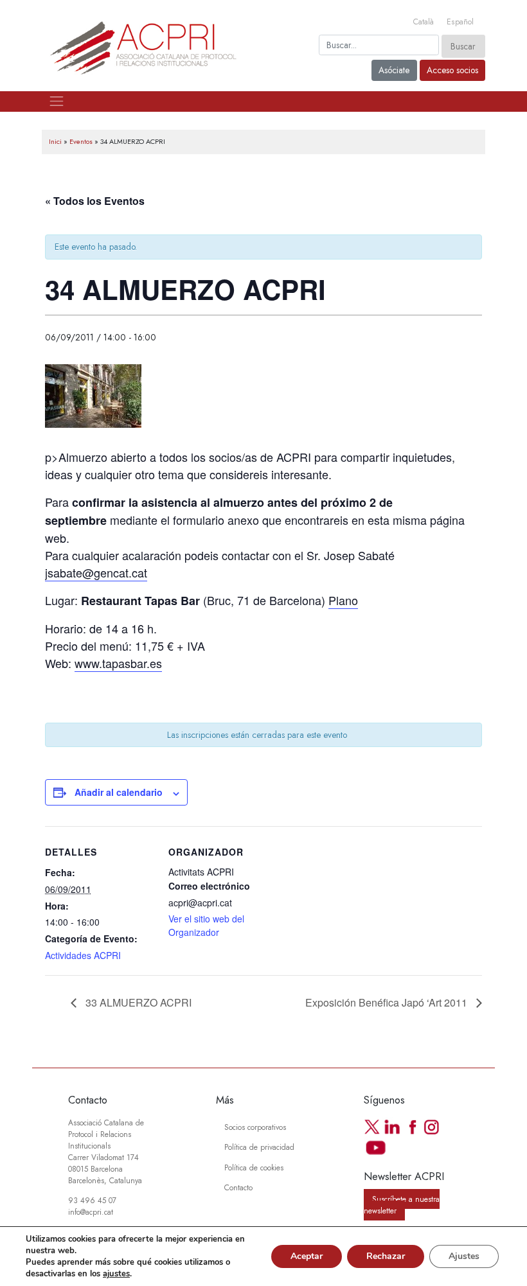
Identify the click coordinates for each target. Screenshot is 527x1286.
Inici (55, 141)
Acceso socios (452, 70)
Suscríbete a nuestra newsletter (402, 1205)
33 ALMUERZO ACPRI (137, 1002)
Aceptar (306, 1256)
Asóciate (394, 70)
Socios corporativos (255, 1127)
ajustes (116, 1274)
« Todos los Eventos (95, 200)
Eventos (81, 141)
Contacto (238, 1187)
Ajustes (464, 1256)
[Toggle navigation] (56, 101)
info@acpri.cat (90, 1211)
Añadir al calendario (119, 792)
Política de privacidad (259, 1146)
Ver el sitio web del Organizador (206, 925)
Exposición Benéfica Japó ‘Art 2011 (387, 1002)
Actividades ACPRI (83, 955)
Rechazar (385, 1256)
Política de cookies (253, 1167)
